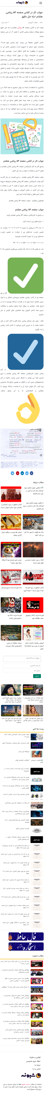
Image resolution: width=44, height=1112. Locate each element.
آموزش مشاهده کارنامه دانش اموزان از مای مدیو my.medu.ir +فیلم (34, 646)
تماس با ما (36, 1069)
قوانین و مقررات (34, 1057)
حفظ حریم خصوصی (33, 1061)
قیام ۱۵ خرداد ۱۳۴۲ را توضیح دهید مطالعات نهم (35, 616)
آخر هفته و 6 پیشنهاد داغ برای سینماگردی (17, 803)
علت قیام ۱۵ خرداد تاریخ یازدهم (12, 588)
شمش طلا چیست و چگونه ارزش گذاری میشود (12, 533)
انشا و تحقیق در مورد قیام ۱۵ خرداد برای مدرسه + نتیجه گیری (34, 589)
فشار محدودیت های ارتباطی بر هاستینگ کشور (15, 743)
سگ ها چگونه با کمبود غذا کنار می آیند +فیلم (34, 533)
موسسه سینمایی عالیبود (22, 829)
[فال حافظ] (26, 941)
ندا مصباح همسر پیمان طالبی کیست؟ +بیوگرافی (15, 987)
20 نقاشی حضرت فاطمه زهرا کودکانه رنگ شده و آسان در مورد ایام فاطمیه (33, 506)
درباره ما (37, 1065)
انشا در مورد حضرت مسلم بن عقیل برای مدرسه (34, 561)
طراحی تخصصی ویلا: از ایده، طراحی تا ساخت (16, 794)
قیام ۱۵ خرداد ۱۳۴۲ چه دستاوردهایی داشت (15, 616)
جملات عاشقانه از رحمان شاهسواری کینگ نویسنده (14, 644)
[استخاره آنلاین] (26, 951)
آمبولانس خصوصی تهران (22, 760)
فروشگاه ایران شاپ (23, 752)
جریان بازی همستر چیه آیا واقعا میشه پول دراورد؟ (12, 561)
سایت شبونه (26, 1084)
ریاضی (19, 27)
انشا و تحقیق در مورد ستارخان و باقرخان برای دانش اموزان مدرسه (11, 506)
